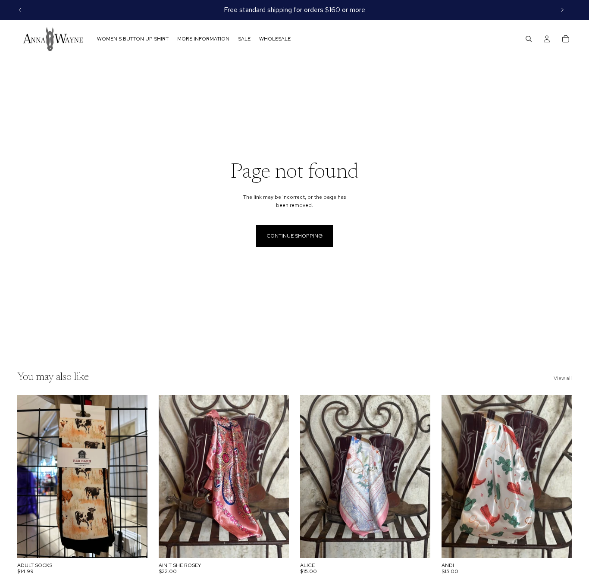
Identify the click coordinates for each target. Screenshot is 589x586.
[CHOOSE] (134, 544)
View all (563, 378)
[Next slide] (562, 9)
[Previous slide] (20, 9)
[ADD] (275, 544)
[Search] (528, 38)
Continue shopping (294, 235)
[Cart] (565, 38)
